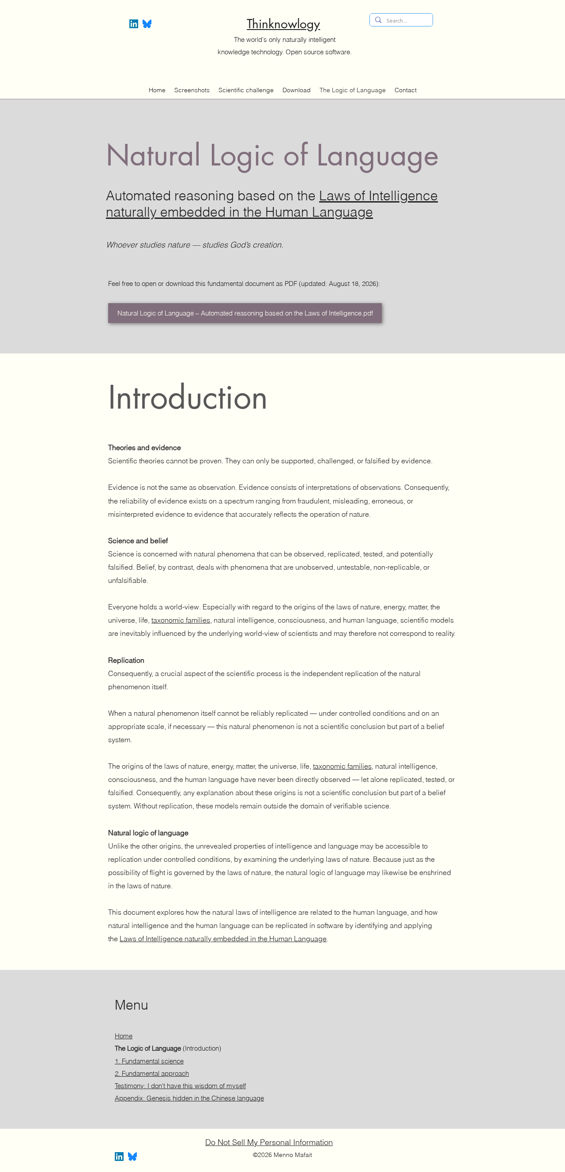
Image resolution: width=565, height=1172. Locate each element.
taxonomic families (180, 620)
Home (123, 1036)
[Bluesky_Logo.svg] (147, 23)
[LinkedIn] (133, 23)
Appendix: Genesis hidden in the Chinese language (189, 1098)
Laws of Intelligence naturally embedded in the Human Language (272, 204)
